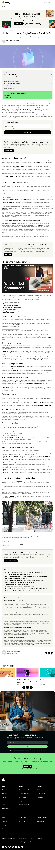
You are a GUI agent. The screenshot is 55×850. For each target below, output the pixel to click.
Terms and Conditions (31, 750)
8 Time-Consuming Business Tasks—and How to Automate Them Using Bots (25, 580)
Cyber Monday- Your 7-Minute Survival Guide (16, 584)
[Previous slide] (23, 687)
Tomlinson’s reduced (7, 417)
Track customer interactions (10, 304)
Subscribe (27, 746)
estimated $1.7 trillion (19, 381)
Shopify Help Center (24, 793)
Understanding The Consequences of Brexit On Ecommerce (20, 586)
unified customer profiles (14, 370)
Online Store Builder (42, 817)
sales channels (31, 161)
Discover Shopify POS (10, 560)
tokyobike (19, 481)
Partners (4, 797)
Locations (45, 456)
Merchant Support (24, 789)
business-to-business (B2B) (9, 168)
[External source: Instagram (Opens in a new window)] (13, 847)
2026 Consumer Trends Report (16, 366)
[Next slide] (31, 687)
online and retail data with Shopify (24, 442)
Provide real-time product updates (12, 307)
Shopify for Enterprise (7, 828)
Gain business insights (9, 312)
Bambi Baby (5, 208)
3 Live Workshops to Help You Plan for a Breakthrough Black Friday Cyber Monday (26, 588)
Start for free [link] (27, 132)
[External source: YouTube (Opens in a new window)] (9, 847)
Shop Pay (4, 821)
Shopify (22, 544)
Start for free (47, 2)
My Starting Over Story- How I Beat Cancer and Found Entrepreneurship (23, 572)
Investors (4, 793)
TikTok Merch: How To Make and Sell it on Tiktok (17, 574)
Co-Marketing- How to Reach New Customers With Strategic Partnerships (24, 590)
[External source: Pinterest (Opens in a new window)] (22, 847)
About (3, 789)
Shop (3, 817)
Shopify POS (16, 325)
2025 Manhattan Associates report (18, 437)
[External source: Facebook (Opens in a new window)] (3, 847)
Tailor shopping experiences (10, 305)
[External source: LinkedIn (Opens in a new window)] (19, 847)
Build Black (22, 821)
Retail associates (22, 199)
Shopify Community (24, 804)
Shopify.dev (40, 789)
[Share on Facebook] (46, 653)
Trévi (40, 107)
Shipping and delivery (25, 462)
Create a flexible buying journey (11, 302)
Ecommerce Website (42, 825)
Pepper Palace (41, 359)
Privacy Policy (42, 750)
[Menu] (52, 2)
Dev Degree (40, 797)
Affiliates (4, 801)
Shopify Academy (23, 801)
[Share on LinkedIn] (52, 653)
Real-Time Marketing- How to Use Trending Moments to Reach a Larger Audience (26, 576)
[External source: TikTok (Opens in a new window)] (16, 847)
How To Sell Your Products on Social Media (16, 578)
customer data (46, 161)
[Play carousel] (27, 687)
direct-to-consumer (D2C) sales (27, 168)
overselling (38, 383)
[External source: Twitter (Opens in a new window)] (6, 847)
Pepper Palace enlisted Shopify (10, 351)
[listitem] (27, 676)
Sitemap (40, 838)
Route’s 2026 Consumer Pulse (41, 402)
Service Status (5, 808)
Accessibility (22, 825)
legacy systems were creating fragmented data (30, 109)
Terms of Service (23, 838)
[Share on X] (49, 653)
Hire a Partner (22, 797)
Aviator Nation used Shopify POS (10, 387)
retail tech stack (30, 644)
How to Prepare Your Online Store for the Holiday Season (19, 582)
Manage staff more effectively (11, 311)
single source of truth (42, 162)
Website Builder (40, 821)
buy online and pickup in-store (12, 176)
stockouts (30, 383)
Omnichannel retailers (39, 225)
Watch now (8, 254)
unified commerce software (18, 166)
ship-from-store (31, 176)
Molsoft (27, 110)
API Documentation (41, 793)
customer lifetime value (44, 405)
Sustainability (22, 817)
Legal (3, 804)
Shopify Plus (5, 825)
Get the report (9, 150)
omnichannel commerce (11, 223)
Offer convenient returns (10, 309)
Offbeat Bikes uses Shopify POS (10, 329)
